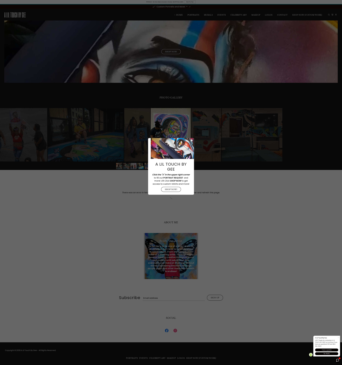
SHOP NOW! (171, 189)
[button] (337, 360)
